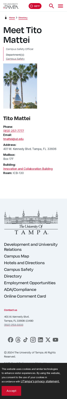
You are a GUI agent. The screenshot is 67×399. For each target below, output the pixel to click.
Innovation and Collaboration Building (28, 168)
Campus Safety (15, 59)
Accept (11, 390)
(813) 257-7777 (13, 131)
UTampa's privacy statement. (40, 381)
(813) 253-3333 (13, 325)
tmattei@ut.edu (13, 139)
